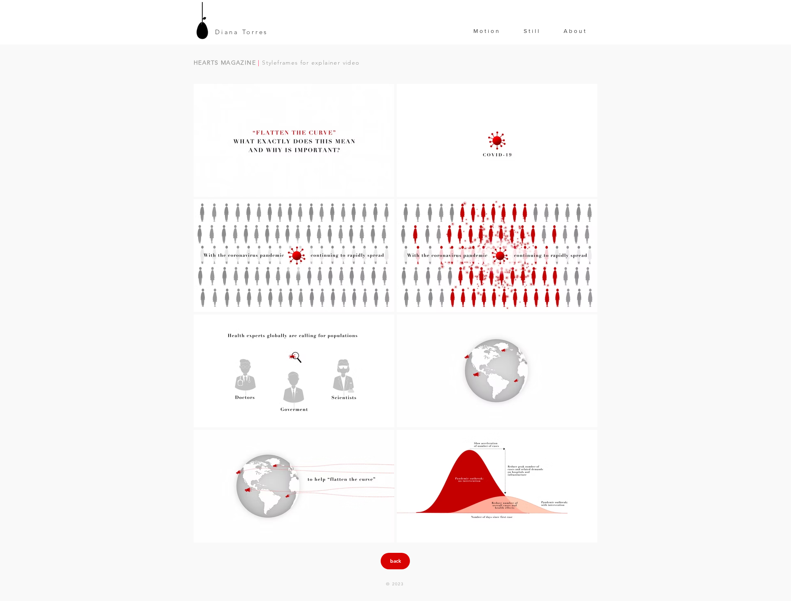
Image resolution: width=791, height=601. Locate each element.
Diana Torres (241, 32)
